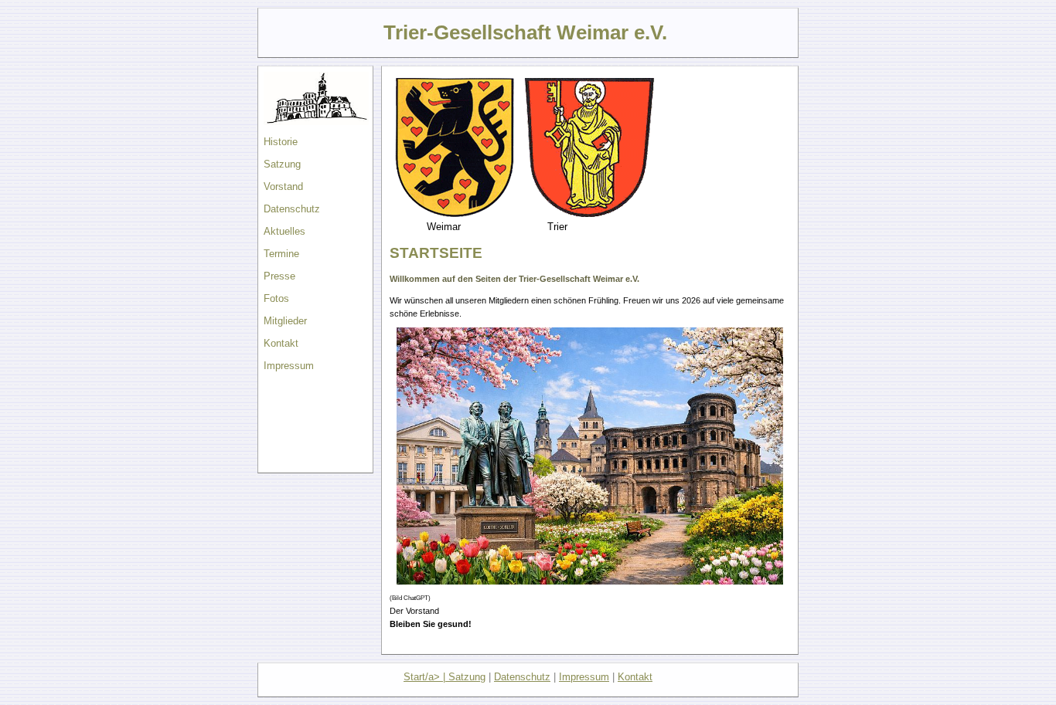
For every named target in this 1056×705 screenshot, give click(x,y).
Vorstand (283, 186)
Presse (279, 276)
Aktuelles (284, 231)
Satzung (282, 164)
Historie (281, 141)
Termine (281, 253)
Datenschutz (292, 209)
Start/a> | (426, 677)
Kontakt (281, 343)
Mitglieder (285, 321)
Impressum (289, 365)
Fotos (276, 298)
